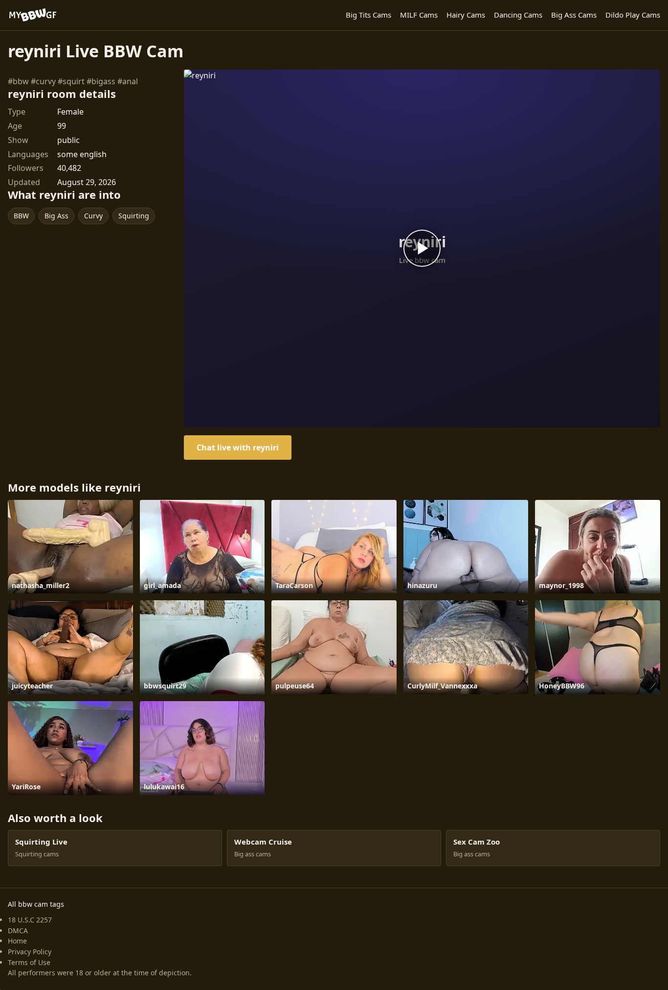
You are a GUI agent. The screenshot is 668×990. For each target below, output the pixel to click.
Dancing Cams (518, 15)
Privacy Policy (29, 951)
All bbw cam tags (36, 904)
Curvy (93, 215)
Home (17, 940)
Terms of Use (29, 962)
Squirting (133, 215)
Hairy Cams (465, 15)
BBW (21, 215)
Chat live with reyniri (238, 447)
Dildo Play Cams (632, 15)
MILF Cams (419, 15)
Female (70, 111)
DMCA (18, 930)
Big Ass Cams (574, 15)
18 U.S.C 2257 (30, 919)
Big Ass (56, 215)
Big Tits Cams (368, 15)
